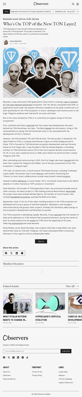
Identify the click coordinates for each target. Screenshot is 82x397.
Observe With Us (9, 379)
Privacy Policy (37, 375)
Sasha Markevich (16, 41)
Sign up (41, 241)
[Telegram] (23, 357)
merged (67, 160)
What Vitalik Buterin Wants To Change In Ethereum (14, 318)
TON (28, 19)
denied (48, 128)
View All (70, 286)
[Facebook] (4, 357)
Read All (70, 11)
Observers (7, 375)
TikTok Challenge (65, 379)
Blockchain (7, 19)
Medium (62, 375)
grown (33, 220)
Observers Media (44, 394)
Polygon (22, 19)
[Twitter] (9, 357)
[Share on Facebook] (6, 253)
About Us (6, 372)
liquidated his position (20, 197)
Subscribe (66, 351)
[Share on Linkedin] (17, 253)
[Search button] (73, 4)
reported (30, 125)
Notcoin (39, 173)
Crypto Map (63, 372)
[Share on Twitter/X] (11, 253)
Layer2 (15, 19)
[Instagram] (13, 357)
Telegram (35, 19)
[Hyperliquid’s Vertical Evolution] (50, 303)
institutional (17, 223)
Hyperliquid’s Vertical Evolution (48, 318)
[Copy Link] (22, 253)
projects (66, 176)
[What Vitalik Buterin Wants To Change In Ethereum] (17, 303)
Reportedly (71, 191)
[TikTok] (27, 357)
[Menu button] (4, 3)
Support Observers (66, 382)
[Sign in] (77, 4)
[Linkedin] (18, 357)
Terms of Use (37, 372)
